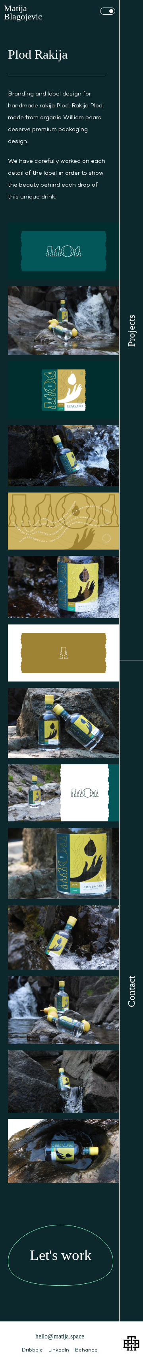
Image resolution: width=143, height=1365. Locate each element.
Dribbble (32, 1350)
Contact (131, 991)
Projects (131, 330)
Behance (86, 1350)
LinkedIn (58, 1350)
